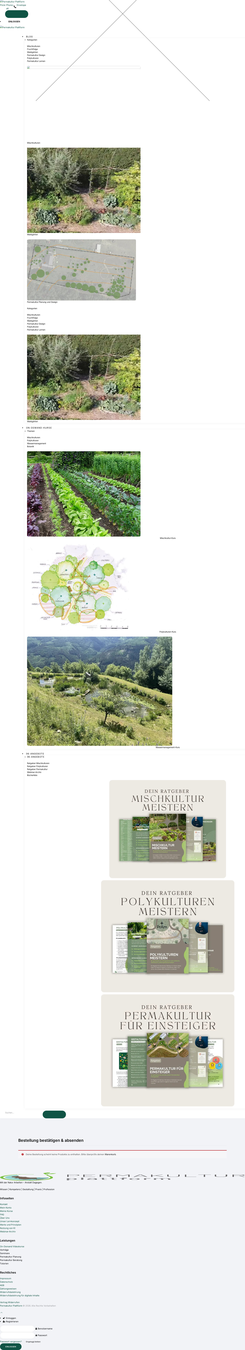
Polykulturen (33, 58)
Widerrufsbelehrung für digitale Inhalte (19, 1295)
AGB (2, 1285)
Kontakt (4, 1204)
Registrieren (11, 1321)
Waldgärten (32, 52)
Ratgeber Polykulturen (37, 766)
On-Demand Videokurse (12, 1246)
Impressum (5, 1278)
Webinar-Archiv (34, 772)
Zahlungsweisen (8, 1288)
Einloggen (10, 1318)
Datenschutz (6, 1281)
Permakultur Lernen (36, 61)
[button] (24, 31)
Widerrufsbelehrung (10, 1292)
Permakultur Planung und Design (42, 302)
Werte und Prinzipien (10, 1224)
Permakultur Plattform (11, 1305)
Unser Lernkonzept (9, 1221)
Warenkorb (110, 1154)
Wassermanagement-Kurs (168, 747)
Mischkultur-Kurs (168, 538)
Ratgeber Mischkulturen (38, 763)
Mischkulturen (33, 46)
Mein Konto (5, 1207)
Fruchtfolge (32, 49)
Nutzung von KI (7, 1228)
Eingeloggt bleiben (33, 1342)
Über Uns (4, 1218)
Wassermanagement (36, 443)
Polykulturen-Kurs (168, 632)
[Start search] (16, 14)
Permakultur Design (36, 55)
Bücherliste (32, 775)
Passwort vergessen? (11, 1341)
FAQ (2, 1214)
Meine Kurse (6, 1211)
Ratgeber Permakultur (37, 769)
